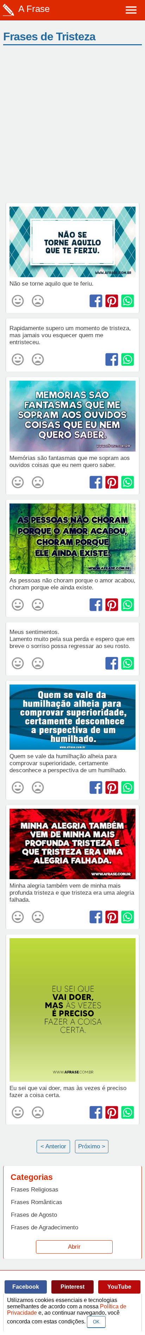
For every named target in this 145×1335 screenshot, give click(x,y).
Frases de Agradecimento (44, 1227)
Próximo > (91, 1146)
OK (96, 1321)
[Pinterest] (112, 301)
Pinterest (72, 1287)
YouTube (119, 1287)
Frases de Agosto (34, 1214)
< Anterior (53, 1146)
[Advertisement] (72, 127)
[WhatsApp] (127, 301)
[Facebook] (96, 301)
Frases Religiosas (34, 1189)
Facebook (25, 1287)
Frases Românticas (36, 1202)
